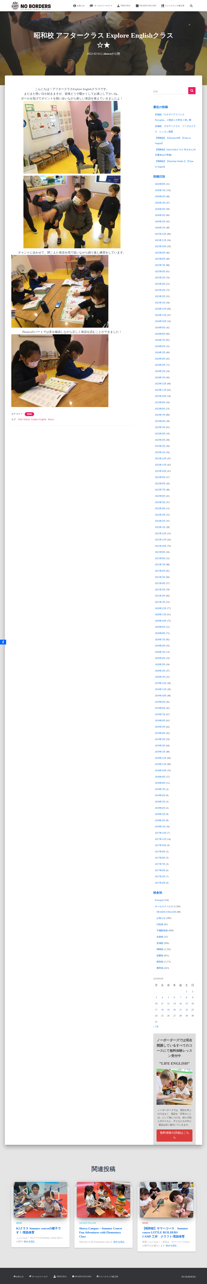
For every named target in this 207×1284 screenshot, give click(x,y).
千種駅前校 (162, 930)
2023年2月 (160, 446)
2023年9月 (160, 402)
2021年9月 (160, 552)
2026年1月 (160, 227)
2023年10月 (160, 396)
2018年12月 (160, 758)
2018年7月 (160, 789)
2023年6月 (160, 421)
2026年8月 (160, 184)
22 (186, 1010)
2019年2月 (160, 745)
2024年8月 (160, 334)
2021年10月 (160, 546)
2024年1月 (160, 377)
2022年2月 (160, 521)
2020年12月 (160, 608)
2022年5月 (160, 502)
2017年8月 (160, 858)
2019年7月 (160, 714)
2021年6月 (160, 571)
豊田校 (160, 968)
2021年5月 (160, 577)
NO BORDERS (188, 1277)
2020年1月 (160, 677)
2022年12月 (160, 458)
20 (174, 1010)
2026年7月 (160, 190)
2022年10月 (160, 471)
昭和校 (29, 414)
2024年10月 (160, 321)
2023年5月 (160, 427)
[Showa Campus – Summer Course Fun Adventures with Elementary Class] (103, 1199)
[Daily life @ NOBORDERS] (31, 6)
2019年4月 (160, 733)
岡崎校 (160, 949)
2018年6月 (160, 795)
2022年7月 (160, 490)
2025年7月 (160, 265)
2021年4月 (160, 583)
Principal (126, 6)
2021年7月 (160, 564)
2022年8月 (160, 483)
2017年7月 (160, 864)
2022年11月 (160, 465)
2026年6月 (160, 196)
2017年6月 (160, 870)
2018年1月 (160, 826)
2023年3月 (160, 440)
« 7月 (155, 1027)
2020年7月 (160, 639)
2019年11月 (160, 689)
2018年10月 (160, 770)
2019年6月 (160, 720)
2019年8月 (160, 708)
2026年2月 (160, 221)
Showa (51, 419)
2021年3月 (160, 589)
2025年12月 (160, 234)
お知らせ (81, 6)
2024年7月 (160, 340)
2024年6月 (160, 346)
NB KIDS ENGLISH (147, 6)
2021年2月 (160, 596)
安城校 (160, 943)
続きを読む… (30, 1241)
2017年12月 (160, 833)
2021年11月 (160, 539)
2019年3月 (160, 739)
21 (180, 1010)
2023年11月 (160, 390)
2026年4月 (160, 209)
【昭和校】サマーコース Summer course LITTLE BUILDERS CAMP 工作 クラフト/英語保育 (165, 1232)
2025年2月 (160, 296)
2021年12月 (160, 533)
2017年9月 (160, 851)
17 (156, 1010)
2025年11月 (160, 240)
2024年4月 (160, 359)
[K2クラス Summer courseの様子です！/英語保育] (40, 1199)
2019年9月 (160, 702)
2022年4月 (160, 508)
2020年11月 (160, 614)
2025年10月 (160, 246)
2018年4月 (160, 808)
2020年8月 (160, 633)
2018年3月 (160, 814)
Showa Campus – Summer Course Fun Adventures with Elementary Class (100, 1232)
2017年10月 (160, 845)
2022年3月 (160, 515)
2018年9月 (160, 777)
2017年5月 (160, 876)
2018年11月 (160, 764)
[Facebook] (3, 642)
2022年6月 (160, 496)
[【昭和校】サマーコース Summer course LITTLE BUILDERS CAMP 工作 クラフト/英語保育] (166, 1199)
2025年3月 (160, 290)
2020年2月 (160, 671)
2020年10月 (160, 621)
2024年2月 (160, 371)
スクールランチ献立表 (174, 6)
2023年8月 (160, 409)
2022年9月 (160, 477)
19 (168, 1010)
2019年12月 (160, 683)
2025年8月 (160, 259)
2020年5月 (160, 652)
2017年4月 (160, 883)
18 (162, 1010)
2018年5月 (160, 801)
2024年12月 (160, 309)
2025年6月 (160, 271)
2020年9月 (160, 627)
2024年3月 (160, 365)
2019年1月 (160, 752)
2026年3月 (160, 215)
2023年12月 (160, 383)
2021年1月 (160, 602)
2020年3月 (160, 664)
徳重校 (160, 955)
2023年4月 (160, 433)
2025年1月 (160, 302)
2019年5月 (160, 727)
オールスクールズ (102, 6)
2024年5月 (160, 352)
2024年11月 (160, 315)
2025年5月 (160, 277)
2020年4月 (160, 658)
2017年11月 (160, 839)
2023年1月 (160, 452)
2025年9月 (160, 253)
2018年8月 (160, 783)
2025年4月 (160, 284)
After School (24, 419)
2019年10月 (160, 695)
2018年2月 (160, 820)
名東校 (160, 937)
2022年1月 (160, 527)
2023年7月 (160, 415)
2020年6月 (160, 646)
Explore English (38, 419)
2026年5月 (160, 203)
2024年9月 (160, 327)
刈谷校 (160, 924)
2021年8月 (160, 558)
